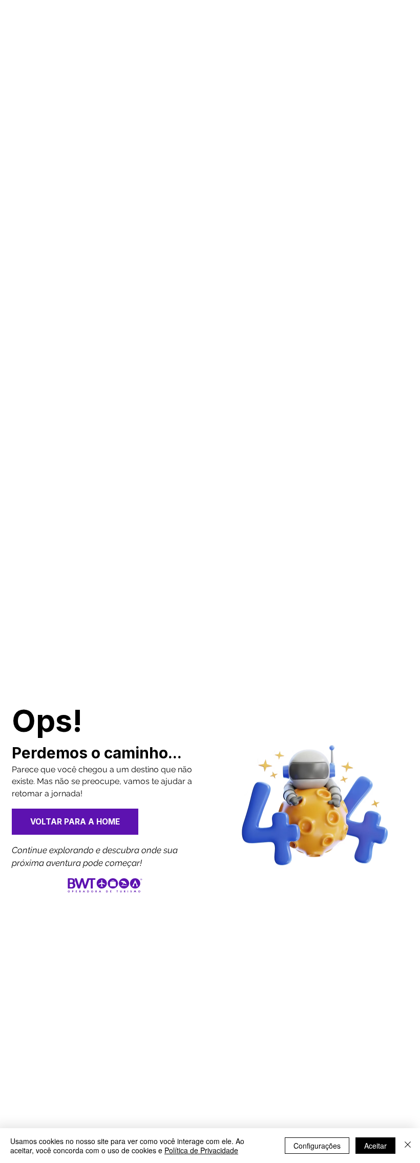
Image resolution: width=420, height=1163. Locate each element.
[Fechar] (408, 1145)
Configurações (317, 1145)
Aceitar (375, 1145)
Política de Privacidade (201, 1150)
